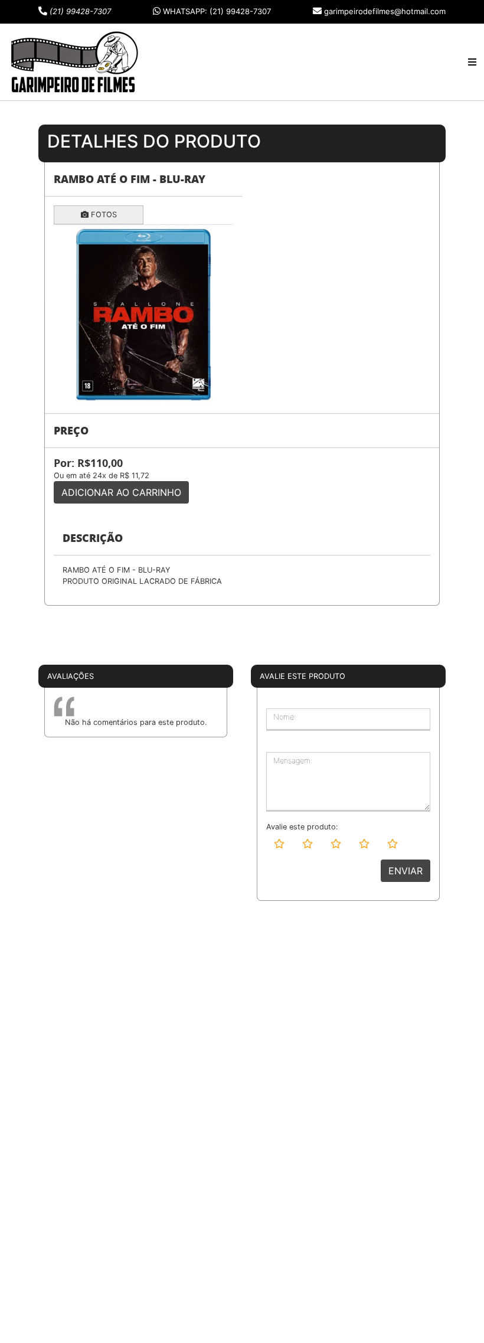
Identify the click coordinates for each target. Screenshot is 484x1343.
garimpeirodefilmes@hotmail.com (385, 11)
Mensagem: (292, 760)
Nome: (284, 717)
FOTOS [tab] (103, 214)
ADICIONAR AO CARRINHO (121, 492)
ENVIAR (405, 871)
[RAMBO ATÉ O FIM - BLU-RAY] (143, 314)
